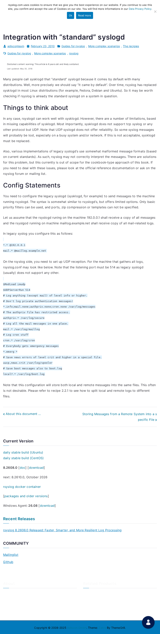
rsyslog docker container (22, 487)
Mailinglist (10, 555)
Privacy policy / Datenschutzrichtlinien (28, 606)
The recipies (131, 46)
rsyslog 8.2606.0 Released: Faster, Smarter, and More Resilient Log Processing (62, 530)
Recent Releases (19, 518)
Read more (84, 15)
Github (8, 562)
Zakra (102, 627)
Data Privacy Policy (140, 8)
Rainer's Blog (11, 613)
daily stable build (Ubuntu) (23, 452)
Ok (70, 15)
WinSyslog (90, 600)
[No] (155, 11)
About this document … (23, 414)
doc (22, 468)
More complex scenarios (104, 46)
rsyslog (73, 53)
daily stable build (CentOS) (23, 458)
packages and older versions (26, 496)
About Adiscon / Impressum (21, 593)
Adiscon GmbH (76, 627)
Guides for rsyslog (73, 46)
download (36, 468)
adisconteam (15, 46)
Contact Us (10, 600)
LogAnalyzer (91, 593)
